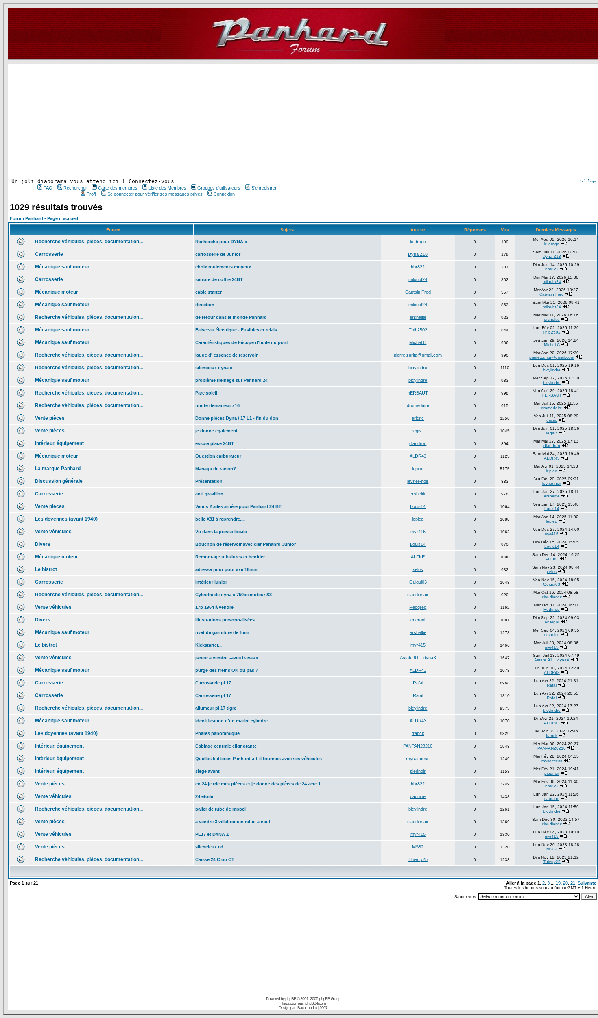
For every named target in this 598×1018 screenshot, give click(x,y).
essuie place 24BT (214, 443)
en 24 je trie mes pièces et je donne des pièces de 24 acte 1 (258, 783)
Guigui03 (418, 582)
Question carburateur (218, 455)
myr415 (418, 531)
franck (418, 733)
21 (572, 883)
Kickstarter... (208, 645)
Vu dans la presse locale (221, 531)
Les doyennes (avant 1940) (66, 519)
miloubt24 (417, 279)
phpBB (290, 998)
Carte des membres (117, 187)
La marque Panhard (58, 468)
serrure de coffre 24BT (219, 279)
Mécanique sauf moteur (62, 267)
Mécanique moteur (56, 292)
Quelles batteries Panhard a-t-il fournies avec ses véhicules (258, 758)
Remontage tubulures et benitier (230, 556)
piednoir (418, 771)
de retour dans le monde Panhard (231, 317)
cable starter (208, 292)
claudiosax (417, 594)
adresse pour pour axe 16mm (226, 569)
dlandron (417, 443)
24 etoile (204, 796)
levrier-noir (417, 481)
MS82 (417, 846)
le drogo (418, 241)
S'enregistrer (264, 187)
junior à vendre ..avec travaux (226, 657)
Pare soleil (206, 392)
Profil (91, 194)
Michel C (417, 342)
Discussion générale (59, 481)
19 (558, 883)
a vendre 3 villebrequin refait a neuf (233, 821)
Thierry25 (418, 859)
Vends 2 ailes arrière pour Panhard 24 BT (238, 506)
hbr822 (418, 266)
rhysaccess (418, 758)
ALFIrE (418, 556)
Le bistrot (46, 569)
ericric (418, 418)
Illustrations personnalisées (225, 619)
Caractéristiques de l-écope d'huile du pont (241, 342)
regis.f (418, 430)
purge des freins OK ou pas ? (226, 670)
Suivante (587, 883)
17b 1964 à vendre (214, 607)
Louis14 (418, 506)
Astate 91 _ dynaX (418, 657)
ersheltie (418, 317)
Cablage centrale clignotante (226, 745)
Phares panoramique (217, 733)
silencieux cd (209, 846)
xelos (417, 569)
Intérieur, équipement (59, 443)
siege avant (207, 771)
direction (204, 304)
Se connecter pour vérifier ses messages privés (155, 194)
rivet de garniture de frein (222, 632)
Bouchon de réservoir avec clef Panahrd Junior (245, 544)
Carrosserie (49, 254)
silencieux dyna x (213, 367)
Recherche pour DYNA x (221, 241)
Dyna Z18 (418, 254)
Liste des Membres (167, 187)
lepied (417, 468)
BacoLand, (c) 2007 (312, 1007)
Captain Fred (418, 292)
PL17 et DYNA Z (212, 834)
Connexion (224, 194)
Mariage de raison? (215, 468)
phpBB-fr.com (315, 1003)
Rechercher (75, 187)
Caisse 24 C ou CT (214, 859)
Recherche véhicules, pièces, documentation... (89, 241)
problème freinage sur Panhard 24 (231, 380)
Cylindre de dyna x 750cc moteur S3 (233, 594)
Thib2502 (418, 329)
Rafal (418, 682)
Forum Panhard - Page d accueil (44, 218)
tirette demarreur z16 (217, 405)
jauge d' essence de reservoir (226, 355)
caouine (418, 796)
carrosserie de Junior (217, 254)
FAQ (48, 187)
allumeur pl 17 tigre (215, 708)
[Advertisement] (156, 121)
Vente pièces (50, 418)
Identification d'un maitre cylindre (231, 720)
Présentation (209, 481)
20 (565, 883)
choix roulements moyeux (223, 266)
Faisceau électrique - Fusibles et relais (236, 329)
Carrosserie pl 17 (213, 682)
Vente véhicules (53, 531)
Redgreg (417, 607)
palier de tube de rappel (220, 809)
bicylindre (417, 367)
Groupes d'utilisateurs (218, 187)
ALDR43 (418, 455)
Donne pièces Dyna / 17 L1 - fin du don (236, 418)
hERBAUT (418, 392)
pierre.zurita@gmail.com (418, 355)
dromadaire (418, 405)
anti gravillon (209, 493)
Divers (42, 544)
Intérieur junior (211, 582)
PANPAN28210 (417, 745)
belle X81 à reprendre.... (220, 519)
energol (417, 619)
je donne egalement (216, 430)
